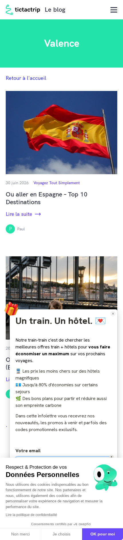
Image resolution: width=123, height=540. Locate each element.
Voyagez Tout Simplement (56, 182)
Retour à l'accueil (26, 78)
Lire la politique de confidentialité (31, 515)
